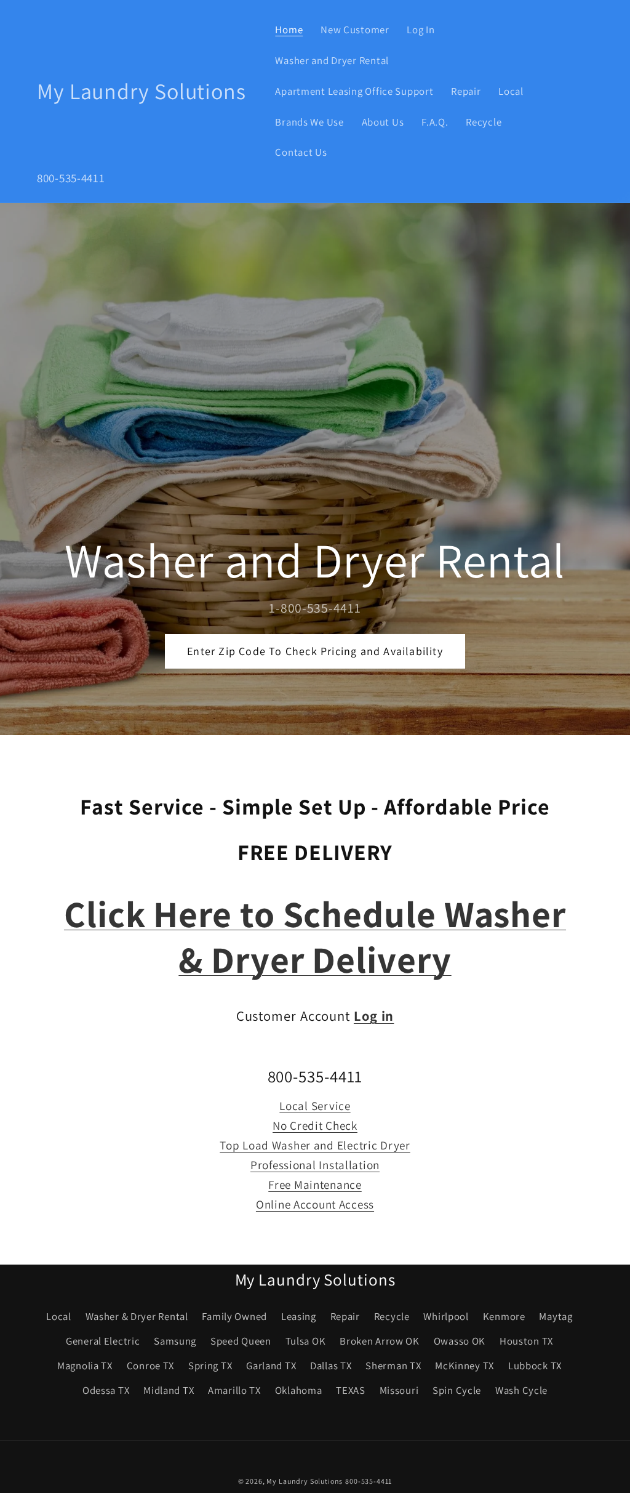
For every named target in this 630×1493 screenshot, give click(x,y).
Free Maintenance (315, 1185)
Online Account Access (315, 1204)
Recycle (392, 1316)
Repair (345, 1316)
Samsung (175, 1341)
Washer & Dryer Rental (137, 1316)
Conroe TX (150, 1365)
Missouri (399, 1390)
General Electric (103, 1341)
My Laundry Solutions (304, 1481)
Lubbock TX (535, 1365)
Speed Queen (240, 1341)
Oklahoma (298, 1390)
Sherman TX (393, 1365)
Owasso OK (459, 1341)
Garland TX (271, 1365)
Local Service (314, 1106)
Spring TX (210, 1365)
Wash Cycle (521, 1390)
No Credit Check (315, 1125)
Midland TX (168, 1390)
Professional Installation (315, 1165)
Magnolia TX (85, 1365)
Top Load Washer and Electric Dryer (315, 1145)
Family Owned (234, 1316)
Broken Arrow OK (380, 1341)
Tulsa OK (305, 1341)
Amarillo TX (234, 1390)
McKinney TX (464, 1365)
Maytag (555, 1316)
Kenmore (504, 1316)
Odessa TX (105, 1390)
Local (58, 1316)
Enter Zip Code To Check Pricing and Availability (315, 651)
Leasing (298, 1316)
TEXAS (350, 1390)
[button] (576, 91)
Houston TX (526, 1341)
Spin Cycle (457, 1390)
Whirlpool (445, 1316)
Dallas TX (330, 1365)
